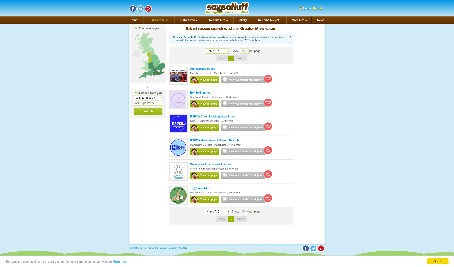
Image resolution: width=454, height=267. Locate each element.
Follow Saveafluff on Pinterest (148, 9)
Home (133, 20)
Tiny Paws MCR (200, 188)
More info (119, 261)
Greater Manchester (216, 73)
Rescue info (217, 20)
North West (235, 73)
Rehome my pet (268, 20)
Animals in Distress (202, 68)
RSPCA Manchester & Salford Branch (214, 140)
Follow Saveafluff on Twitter (141, 9)
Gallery (242, 20)
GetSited (183, 248)
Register (319, 8)
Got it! (437, 261)
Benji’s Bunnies (200, 92)
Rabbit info (187, 20)
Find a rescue (159, 20)
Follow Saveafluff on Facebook (133, 9)
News (321, 20)
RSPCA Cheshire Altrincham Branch (213, 116)
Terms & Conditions (158, 248)
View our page (204, 80)
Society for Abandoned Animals (210, 164)
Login (307, 8)
